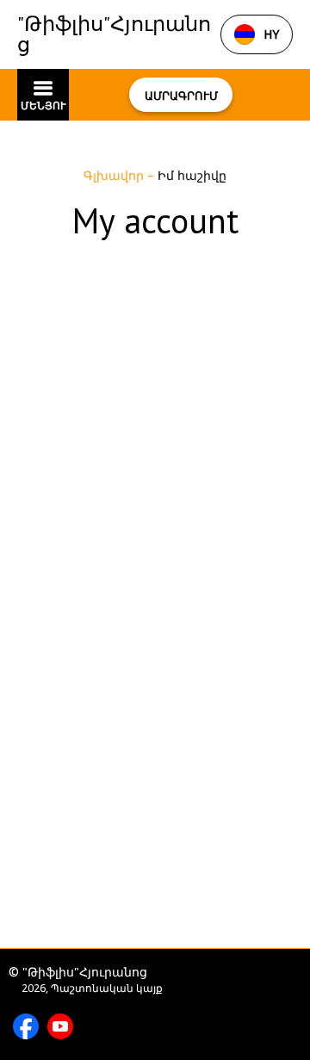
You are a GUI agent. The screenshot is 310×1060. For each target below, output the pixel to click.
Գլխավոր (115, 175)
